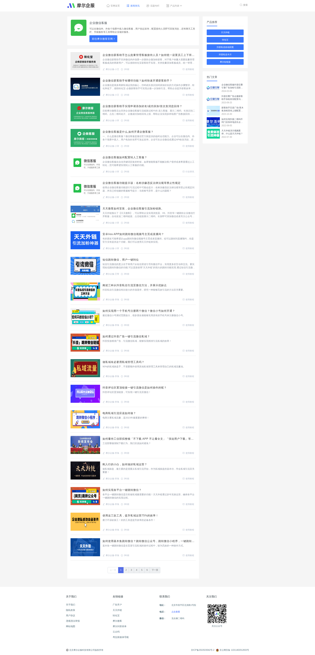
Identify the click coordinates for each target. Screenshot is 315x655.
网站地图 (70, 626)
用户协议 (70, 615)
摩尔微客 (117, 621)
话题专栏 (154, 5)
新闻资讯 (135, 5)
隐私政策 (70, 610)
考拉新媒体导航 (121, 637)
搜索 (245, 5)
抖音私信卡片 (225, 54)
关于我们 (70, 604)
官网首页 (115, 5)
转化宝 (225, 40)
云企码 (116, 631)
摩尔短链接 (225, 62)
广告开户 (117, 604)
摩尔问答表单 (119, 626)
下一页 (155, 570)
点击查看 (175, 612)
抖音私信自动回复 (225, 47)
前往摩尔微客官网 (102, 38)
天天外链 (225, 32)
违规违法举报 (73, 621)
